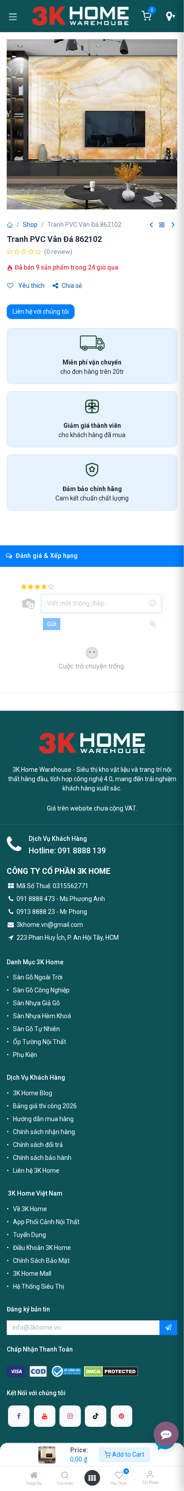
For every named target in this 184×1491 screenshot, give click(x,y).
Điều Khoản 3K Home (42, 1247)
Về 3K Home (30, 1208)
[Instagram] (70, 1416)
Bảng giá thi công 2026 (45, 1106)
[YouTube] (44, 1416)
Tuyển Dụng (29, 1234)
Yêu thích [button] (31, 285)
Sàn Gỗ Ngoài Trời (38, 977)
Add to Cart (127, 1454)
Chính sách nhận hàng (44, 1131)
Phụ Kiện (25, 1054)
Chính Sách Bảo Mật (41, 1260)
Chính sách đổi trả (38, 1144)
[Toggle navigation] (13, 16)
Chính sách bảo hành (42, 1157)
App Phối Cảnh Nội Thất (46, 1221)
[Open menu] (92, 1478)
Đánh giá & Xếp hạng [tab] (46, 556)
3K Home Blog (32, 1093)
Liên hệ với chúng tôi (41, 311)
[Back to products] (162, 225)
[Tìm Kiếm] (65, 1475)
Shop (30, 224)
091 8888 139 (82, 850)
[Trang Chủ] (34, 1475)
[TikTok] (95, 1416)
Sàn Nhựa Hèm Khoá (42, 1016)
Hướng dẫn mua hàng (43, 1118)
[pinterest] (121, 1416)
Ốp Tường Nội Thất (39, 1041)
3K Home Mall (32, 1273)
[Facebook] (18, 1416)
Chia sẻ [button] (72, 285)
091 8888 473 (36, 898)
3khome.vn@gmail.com (50, 924)
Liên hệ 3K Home (36, 1170)
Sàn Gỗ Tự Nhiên (36, 1028)
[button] (168, 1327)
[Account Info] (150, 1474)
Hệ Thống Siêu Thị (38, 1286)
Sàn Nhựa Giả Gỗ (36, 1003)
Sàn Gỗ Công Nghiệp (41, 990)
